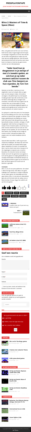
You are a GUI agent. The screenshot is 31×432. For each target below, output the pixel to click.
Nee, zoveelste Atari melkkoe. (12, 325)
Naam (3, 272)
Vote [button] (15, 330)
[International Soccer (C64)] (5, 410)
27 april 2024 (13, 419)
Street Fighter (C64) (15, 417)
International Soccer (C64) (17, 409)
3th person (9, 193)
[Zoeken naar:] (15, 304)
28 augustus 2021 (14, 242)
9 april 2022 (13, 382)
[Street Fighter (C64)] (5, 419)
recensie (22, 196)
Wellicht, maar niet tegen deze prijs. (13, 321)
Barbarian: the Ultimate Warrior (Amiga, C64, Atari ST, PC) (19, 401)
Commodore (7, 397)
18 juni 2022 (13, 234)
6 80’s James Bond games (17, 358)
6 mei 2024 (13, 410)
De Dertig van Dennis (9, 367)
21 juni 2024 (13, 403)
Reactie (4, 259)
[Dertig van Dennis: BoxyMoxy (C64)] (5, 389)
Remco (13, 29)
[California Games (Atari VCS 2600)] (5, 225)
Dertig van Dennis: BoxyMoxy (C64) (18, 388)
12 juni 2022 (13, 374)
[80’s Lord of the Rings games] (5, 343)
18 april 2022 (6, 29)
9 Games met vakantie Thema (19, 350)
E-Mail (3, 277)
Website (4, 281)
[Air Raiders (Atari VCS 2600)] (5, 242)
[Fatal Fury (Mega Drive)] (5, 233)
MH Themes (15, 430)
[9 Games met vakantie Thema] (5, 351)
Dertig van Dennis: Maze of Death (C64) (18, 380)
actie (16, 193)
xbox (4, 199)
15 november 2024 (15, 343)
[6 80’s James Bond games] (5, 360)
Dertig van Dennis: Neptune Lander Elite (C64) (18, 371)
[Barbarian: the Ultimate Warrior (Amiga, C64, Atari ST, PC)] (5, 402)
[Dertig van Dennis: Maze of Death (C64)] (5, 381)
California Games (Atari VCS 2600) (18, 225)
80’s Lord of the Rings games (18, 341)
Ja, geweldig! (7, 318)
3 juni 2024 (13, 360)
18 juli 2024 (13, 351)
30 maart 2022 (14, 391)
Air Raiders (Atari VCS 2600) (18, 240)
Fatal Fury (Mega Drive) (16, 232)
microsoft (6, 196)
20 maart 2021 (14, 227)
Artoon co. (24, 193)
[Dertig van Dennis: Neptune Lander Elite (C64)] (5, 372)
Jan (19, 227)
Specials (5, 337)
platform (14, 196)
